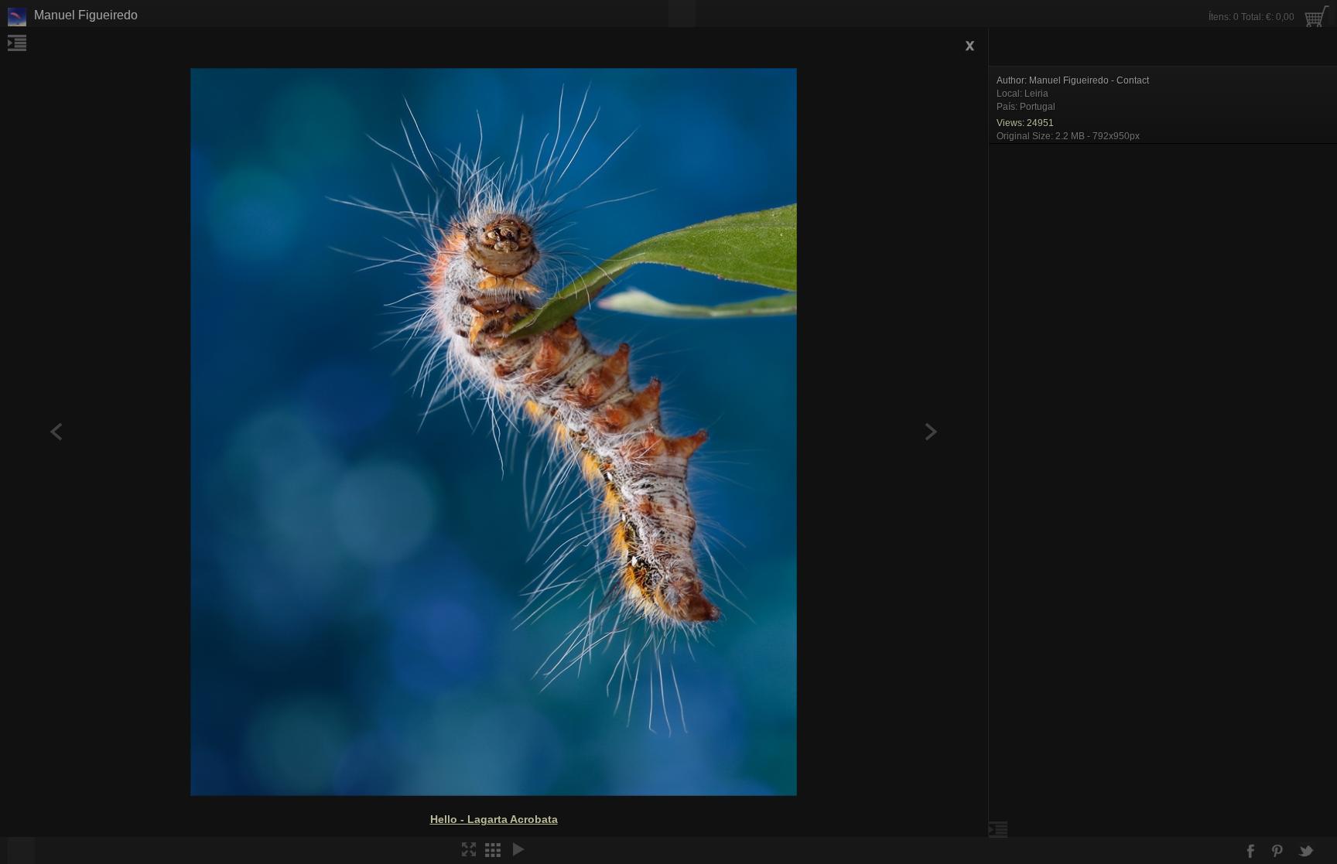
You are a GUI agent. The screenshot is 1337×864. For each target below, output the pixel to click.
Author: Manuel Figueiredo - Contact (1073, 80)
